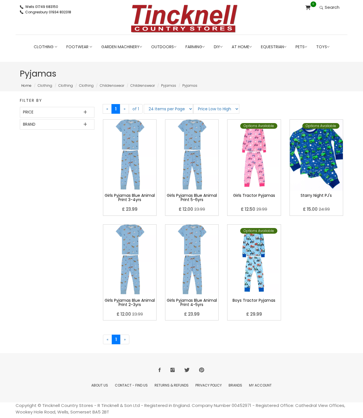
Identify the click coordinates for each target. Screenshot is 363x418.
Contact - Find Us (131, 385)
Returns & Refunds (172, 385)
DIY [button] (217, 47)
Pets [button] (300, 47)
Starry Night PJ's (316, 195)
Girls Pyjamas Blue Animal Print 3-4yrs (130, 197)
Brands (235, 385)
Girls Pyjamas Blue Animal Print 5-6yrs (192, 197)
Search (331, 7)
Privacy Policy (208, 385)
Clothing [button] (44, 47)
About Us (99, 385)
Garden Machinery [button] (120, 47)
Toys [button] (321, 47)
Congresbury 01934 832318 (48, 12)
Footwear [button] (78, 47)
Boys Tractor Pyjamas (254, 300)
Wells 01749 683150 (41, 6)
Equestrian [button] (272, 47)
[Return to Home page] (184, 18)
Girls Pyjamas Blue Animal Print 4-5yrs (192, 302)
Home (26, 85)
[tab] (57, 112)
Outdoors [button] (162, 47)
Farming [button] (193, 47)
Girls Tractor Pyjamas (254, 195)
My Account (260, 385)
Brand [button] (29, 124)
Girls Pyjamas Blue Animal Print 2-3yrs (130, 302)
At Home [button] (240, 47)
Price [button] (28, 112)
